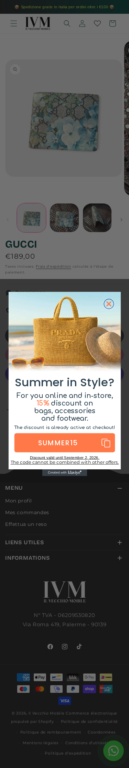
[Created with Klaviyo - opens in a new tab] (64, 472)
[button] (64, 442)
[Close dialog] (109, 304)
